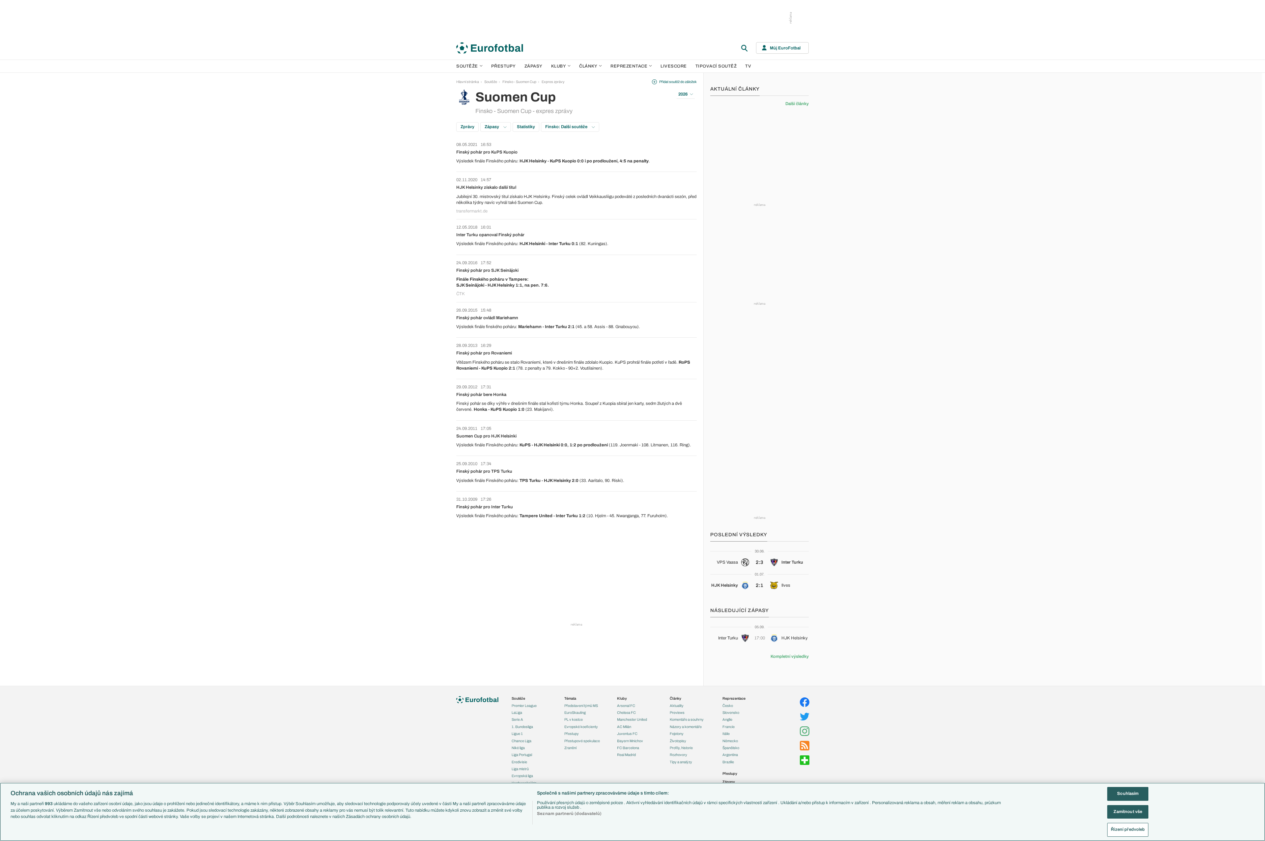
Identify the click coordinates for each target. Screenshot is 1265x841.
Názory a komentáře (686, 727)
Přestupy (503, 66)
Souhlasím (1127, 793)
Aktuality (677, 706)
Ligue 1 (517, 734)
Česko (727, 706)
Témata (570, 698)
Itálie (726, 734)
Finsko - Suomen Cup (519, 82)
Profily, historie (681, 748)
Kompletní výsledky (790, 656)
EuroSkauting (575, 713)
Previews (677, 713)
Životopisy (678, 741)
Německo (730, 741)
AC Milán (624, 727)
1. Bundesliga (522, 727)
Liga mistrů (520, 769)
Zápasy (533, 66)
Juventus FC (627, 734)
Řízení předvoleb (1128, 829)
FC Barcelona (628, 748)
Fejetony (677, 734)
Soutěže (467, 66)
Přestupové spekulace (582, 741)
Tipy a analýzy (681, 762)
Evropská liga (522, 776)
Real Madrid (626, 755)
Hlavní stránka (467, 82)
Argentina (730, 755)
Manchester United (632, 719)
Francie (728, 727)
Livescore (674, 66)
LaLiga (517, 713)
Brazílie (728, 762)
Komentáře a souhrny (687, 719)
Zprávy (467, 127)
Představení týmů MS (581, 706)
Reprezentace (628, 66)
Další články (797, 103)
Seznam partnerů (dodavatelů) (569, 813)
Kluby (558, 66)
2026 (683, 94)
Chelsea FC (626, 713)
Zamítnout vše (1127, 811)
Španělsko (730, 748)
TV (748, 66)
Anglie (727, 719)
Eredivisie (519, 762)
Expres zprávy (553, 82)
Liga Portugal (522, 755)
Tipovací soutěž (716, 66)
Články (675, 698)
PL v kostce (573, 719)
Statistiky (526, 127)
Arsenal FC (626, 706)
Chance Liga (521, 741)
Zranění (570, 748)
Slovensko (730, 713)
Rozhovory (678, 755)
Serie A (517, 719)
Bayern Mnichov (630, 741)
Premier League (524, 706)
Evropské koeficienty (581, 727)
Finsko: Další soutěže (566, 127)
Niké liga (518, 748)
